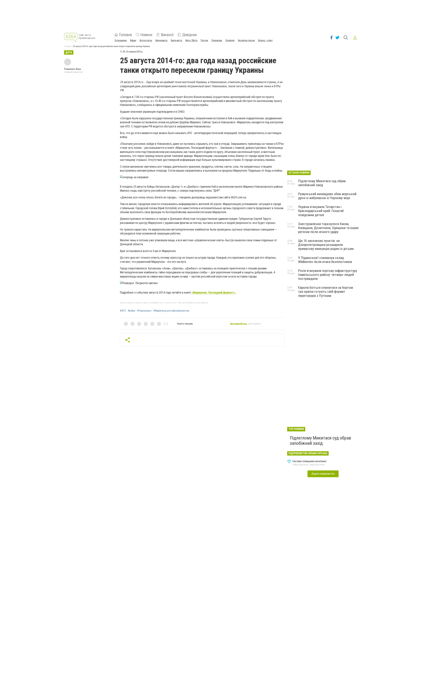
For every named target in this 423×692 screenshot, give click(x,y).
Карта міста (176, 40)
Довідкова (216, 40)
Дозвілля (229, 40)
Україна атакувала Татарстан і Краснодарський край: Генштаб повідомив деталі (321, 211)
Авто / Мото (191, 40)
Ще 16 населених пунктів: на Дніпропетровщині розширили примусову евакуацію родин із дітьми (326, 245)
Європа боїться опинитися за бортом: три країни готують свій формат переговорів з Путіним (325, 292)
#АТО (123, 310)
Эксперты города (246, 40)
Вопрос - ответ (265, 40)
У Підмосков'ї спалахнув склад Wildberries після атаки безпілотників (325, 260)
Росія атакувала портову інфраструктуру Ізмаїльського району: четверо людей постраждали (327, 275)
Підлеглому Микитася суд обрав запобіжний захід (322, 183)
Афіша (133, 40)
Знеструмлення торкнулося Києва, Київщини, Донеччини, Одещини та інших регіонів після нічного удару (328, 228)
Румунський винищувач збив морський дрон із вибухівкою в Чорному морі (327, 196)
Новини (146, 34)
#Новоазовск (144, 310)
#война (131, 310)
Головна (125, 34)
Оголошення (121, 40)
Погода (204, 40)
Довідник (189, 34)
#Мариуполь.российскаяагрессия (171, 310)
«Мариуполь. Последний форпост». (214, 292)
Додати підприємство (323, 473)
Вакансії (167, 34)
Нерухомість (161, 40)
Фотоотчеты (145, 40)
